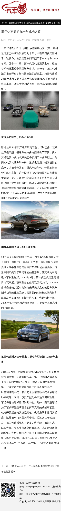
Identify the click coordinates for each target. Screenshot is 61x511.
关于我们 (56, 23)
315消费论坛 (47, 23)
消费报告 (21, 23)
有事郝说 (38, 23)
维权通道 (30, 23)
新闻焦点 (13, 23)
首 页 (4, 23)
